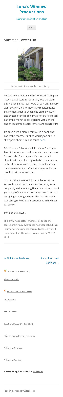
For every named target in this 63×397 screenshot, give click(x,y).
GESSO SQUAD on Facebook (18, 323)
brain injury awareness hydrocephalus (31, 224)
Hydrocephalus (29, 232)
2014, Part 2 (10, 299)
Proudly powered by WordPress (19, 390)
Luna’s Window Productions (31, 9)
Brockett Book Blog (18, 271)
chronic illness (37, 228)
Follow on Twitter (12, 360)
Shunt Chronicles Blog (19, 291)
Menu (31, 27)
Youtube (38, 371)
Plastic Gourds (11, 279)
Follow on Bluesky (13, 348)
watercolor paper (38, 220)
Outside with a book (16, 258)
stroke (41, 232)
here (42, 140)
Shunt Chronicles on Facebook (19, 335)
